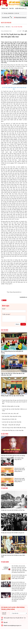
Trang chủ (4, 8)
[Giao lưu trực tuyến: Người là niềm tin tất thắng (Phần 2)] (7, 471)
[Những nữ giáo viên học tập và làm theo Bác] (14, 385)
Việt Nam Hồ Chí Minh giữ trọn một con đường (13, 455)
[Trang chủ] (14, 3)
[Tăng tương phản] (25, 31)
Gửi (24, 324)
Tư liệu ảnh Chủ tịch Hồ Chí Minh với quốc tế (12, 532)
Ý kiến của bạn (6, 314)
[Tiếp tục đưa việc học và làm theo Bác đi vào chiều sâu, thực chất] (14, 363)
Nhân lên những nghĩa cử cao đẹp (10, 406)
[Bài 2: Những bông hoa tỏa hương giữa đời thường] (14, 341)
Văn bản (8, 26)
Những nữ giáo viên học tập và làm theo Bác (12, 395)
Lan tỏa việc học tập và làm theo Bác (11, 422)
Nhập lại (17, 324)
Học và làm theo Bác (17, 26)
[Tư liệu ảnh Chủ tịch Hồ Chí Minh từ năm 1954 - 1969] (14, 544)
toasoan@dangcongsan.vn (14, 625)
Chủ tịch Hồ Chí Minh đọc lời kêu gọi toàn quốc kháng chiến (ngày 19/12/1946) (19, 576)
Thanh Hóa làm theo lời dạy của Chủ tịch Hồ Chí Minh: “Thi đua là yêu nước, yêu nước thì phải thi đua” (14, 402)
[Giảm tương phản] (26, 31)
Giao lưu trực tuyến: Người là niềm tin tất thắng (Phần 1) (19, 480)
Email (3, 308)
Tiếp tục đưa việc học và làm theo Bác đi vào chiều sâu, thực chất (12, 374)
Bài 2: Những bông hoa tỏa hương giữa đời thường (12, 352)
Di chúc (2, 26)
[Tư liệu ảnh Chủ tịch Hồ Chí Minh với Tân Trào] (14, 499)
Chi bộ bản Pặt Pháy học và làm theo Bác (13, 430)
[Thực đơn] (25, 8)
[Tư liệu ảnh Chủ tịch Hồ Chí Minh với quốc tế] (14, 522)
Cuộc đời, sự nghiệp (21, 8)
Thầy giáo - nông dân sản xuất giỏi (11, 424)
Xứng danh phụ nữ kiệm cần (9, 419)
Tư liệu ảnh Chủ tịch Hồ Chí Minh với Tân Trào (13, 510)
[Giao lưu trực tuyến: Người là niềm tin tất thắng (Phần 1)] (7, 482)
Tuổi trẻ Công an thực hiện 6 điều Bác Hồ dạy (14, 427)
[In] (23, 31)
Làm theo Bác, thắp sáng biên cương (11, 416)
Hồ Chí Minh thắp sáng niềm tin (18, 458)
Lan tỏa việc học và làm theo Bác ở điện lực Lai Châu (14, 409)
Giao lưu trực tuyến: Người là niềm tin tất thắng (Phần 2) (19, 469)
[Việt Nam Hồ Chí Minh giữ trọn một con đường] (14, 445)
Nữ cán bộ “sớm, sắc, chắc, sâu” (10, 413)
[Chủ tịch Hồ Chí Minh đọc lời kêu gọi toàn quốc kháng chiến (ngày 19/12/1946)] (6, 577)
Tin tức (11, 8)
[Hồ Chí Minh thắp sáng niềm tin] (7, 461)
